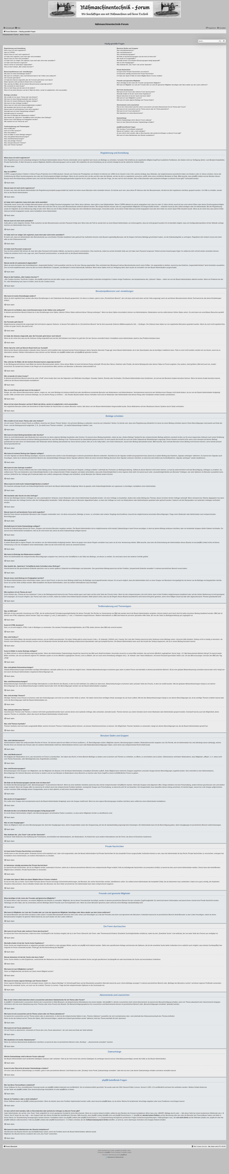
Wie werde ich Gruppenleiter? (126, 58)
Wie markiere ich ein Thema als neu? (16, 121)
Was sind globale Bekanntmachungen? (16, 136)
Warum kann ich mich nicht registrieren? (17, 54)
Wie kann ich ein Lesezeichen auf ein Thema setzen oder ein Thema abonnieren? (143, 109)
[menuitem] (17, 28)
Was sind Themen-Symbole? (13, 145)
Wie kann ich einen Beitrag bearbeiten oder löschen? (21, 99)
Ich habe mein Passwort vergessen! (15, 62)
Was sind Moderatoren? (124, 52)
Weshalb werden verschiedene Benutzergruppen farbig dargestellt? (138, 60)
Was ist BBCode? (9, 128)
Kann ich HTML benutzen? (12, 130)
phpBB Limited (65, 352)
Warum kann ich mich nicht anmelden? (16, 58)
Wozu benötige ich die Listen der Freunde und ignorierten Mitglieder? (139, 83)
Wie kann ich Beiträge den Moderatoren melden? (19, 115)
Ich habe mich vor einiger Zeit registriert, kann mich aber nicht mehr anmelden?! (29, 60)
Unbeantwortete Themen (11, 34)
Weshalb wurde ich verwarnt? (13, 113)
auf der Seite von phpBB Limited (15, 1089)
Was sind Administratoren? (125, 50)
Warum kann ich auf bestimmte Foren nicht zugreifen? (21, 109)
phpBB (107, 1152)
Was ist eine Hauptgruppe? (125, 62)
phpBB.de (80, 352)
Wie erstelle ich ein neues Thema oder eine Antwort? (21, 97)
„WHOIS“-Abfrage (164, 1113)
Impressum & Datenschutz (115, 1157)
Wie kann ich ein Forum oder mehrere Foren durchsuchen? (136, 92)
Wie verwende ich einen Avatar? (14, 86)
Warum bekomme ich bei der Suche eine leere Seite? (134, 96)
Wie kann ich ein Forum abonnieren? (128, 111)
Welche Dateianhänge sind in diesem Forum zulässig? (134, 120)
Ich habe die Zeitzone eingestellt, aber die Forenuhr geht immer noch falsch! (28, 80)
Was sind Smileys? (10, 132)
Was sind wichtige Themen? (13, 141)
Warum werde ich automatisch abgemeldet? (18, 64)
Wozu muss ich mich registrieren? (15, 50)
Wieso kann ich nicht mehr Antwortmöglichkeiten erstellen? (23, 105)
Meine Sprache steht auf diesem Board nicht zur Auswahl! (22, 82)
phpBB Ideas (106, 1101)
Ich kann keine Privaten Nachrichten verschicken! (133, 71)
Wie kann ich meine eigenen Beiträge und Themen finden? (135, 100)
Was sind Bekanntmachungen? (14, 138)
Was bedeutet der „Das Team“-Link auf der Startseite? (134, 64)
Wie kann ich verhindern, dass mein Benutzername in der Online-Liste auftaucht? (30, 76)
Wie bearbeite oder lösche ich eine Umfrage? (18, 107)
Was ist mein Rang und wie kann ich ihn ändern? (19, 88)
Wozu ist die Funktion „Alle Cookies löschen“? (19, 67)
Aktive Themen (25, 34)
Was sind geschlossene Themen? (15, 143)
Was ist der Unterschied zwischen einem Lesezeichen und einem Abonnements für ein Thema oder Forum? (151, 107)
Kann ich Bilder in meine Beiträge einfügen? (18, 134)
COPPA (122, 204)
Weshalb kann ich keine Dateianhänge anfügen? (19, 111)
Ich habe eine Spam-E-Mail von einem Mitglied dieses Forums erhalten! (139, 76)
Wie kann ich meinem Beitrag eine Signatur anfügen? (21, 101)
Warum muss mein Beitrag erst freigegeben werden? (21, 119)
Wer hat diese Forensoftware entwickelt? (130, 129)
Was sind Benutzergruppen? (126, 54)
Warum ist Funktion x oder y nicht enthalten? (131, 131)
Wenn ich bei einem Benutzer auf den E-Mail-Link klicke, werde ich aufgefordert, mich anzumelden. (35, 90)
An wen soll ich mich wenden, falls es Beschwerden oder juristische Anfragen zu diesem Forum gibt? (149, 133)
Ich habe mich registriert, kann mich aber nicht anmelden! (22, 56)
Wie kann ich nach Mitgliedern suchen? (129, 98)
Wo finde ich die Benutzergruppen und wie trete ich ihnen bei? (136, 56)
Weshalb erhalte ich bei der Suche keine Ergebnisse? (134, 94)
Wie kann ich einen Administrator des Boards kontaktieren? (136, 135)
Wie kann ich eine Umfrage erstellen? (16, 103)
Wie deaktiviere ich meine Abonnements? (130, 113)
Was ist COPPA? (9, 52)
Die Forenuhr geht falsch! (12, 78)
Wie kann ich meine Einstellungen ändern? (17, 73)
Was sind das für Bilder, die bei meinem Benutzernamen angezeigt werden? (28, 84)
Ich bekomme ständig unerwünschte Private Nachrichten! (135, 73)
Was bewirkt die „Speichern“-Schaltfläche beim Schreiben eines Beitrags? (27, 117)
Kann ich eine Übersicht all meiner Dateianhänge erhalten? (135, 122)
